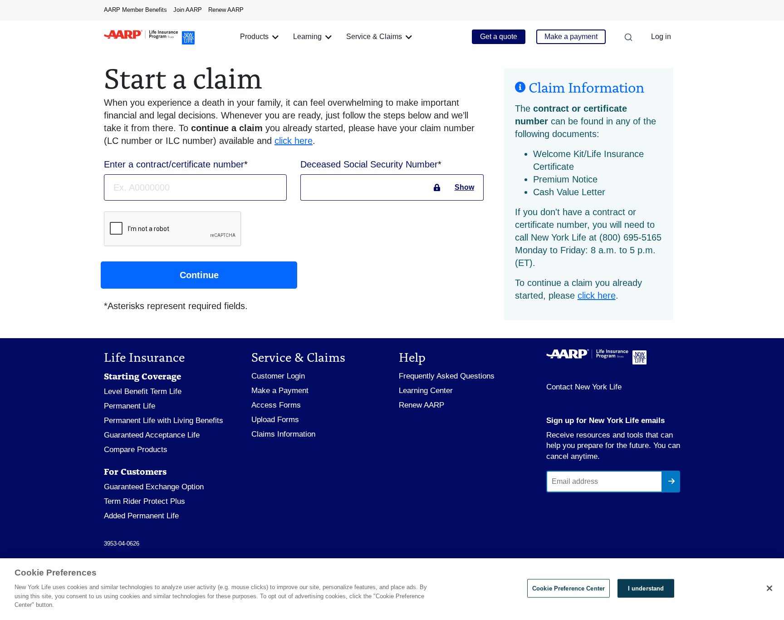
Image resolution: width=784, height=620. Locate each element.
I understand (646, 588)
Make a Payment (280, 390)
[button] (259, 37)
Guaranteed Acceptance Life (152, 435)
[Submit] (670, 482)
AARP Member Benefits (135, 9)
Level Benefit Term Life (142, 391)
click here (293, 141)
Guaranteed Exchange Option (154, 486)
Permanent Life (129, 406)
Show (464, 187)
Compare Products (135, 449)
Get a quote (498, 36)
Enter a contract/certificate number (175, 164)
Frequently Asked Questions (447, 376)
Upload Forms (275, 419)
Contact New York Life (584, 387)
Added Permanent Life (141, 516)
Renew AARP (226, 9)
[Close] (769, 588)
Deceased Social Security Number (370, 164)
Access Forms (276, 405)
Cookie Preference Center (568, 588)
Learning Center (426, 390)
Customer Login (278, 376)
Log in (661, 36)
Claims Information (283, 434)
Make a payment (571, 36)
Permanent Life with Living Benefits (163, 420)
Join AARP (187, 9)
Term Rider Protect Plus (144, 501)
